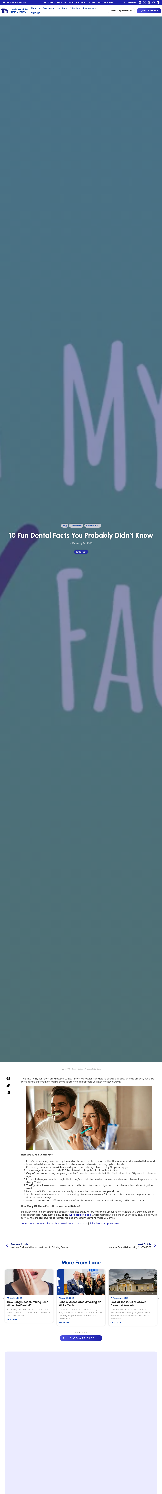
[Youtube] (153, 2)
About (34, 8)
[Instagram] (149, 2)
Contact (35, 12)
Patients (73, 8)
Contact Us (81, 1223)
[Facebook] (140, 2)
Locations (62, 8)
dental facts (81, 552)
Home (63, 1069)
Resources (88, 8)
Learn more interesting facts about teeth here (47, 1223)
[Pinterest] (158, 2)
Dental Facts (76, 525)
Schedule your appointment (104, 1223)
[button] (8, 1078)
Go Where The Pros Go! (78, 2)
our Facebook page (79, 1214)
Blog (65, 525)
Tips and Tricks (92, 525)
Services (47, 8)
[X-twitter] (144, 2)
